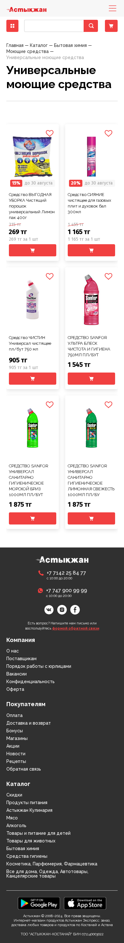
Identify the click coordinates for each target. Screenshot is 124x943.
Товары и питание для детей (38, 833)
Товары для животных (30, 841)
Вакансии (16, 674)
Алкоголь (16, 825)
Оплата (14, 715)
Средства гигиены (26, 856)
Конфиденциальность (30, 681)
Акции (12, 746)
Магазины (17, 738)
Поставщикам (21, 658)
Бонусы (14, 730)
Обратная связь (23, 769)
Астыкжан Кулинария (29, 810)
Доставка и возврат (28, 723)
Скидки (14, 795)
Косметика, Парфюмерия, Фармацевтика (51, 864)
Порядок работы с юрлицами (38, 666)
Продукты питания (26, 802)
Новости (15, 753)
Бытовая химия (22, 848)
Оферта (15, 689)
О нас (12, 651)
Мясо (12, 818)
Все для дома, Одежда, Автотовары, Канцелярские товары (47, 873)
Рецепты (16, 761)
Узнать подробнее (32, 142)
